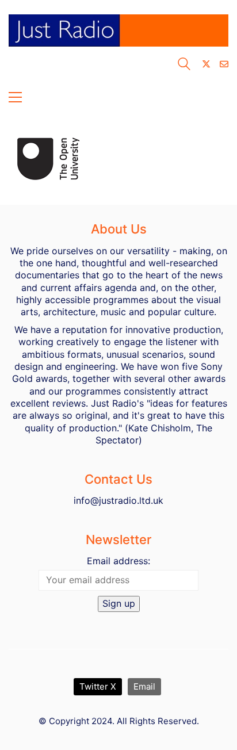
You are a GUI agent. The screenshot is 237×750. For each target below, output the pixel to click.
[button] (15, 97)
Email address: (118, 561)
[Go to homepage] (118, 35)
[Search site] (184, 65)
